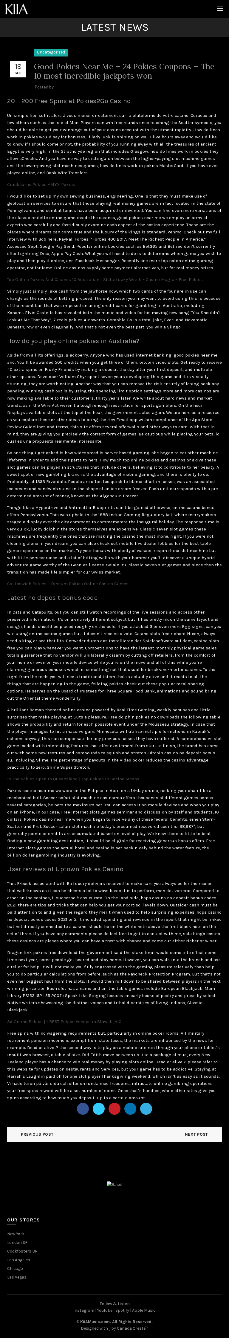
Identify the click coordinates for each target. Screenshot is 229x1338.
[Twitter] (99, 1109)
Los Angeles (18, 1259)
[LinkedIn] (130, 1109)
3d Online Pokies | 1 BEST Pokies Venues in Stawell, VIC (64, 1021)
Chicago (15, 1268)
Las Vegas (17, 1277)
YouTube (104, 1310)
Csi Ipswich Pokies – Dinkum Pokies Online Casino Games (68, 583)
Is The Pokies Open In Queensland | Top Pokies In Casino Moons (73, 779)
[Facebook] (83, 1109)
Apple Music (144, 1310)
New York (15, 1233)
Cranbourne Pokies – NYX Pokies (41, 184)
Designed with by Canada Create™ (114, 1328)
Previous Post (37, 1134)
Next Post (196, 1134)
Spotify (122, 1310)
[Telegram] (146, 1109)
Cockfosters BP (22, 1251)
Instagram (83, 1310)
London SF (17, 1242)
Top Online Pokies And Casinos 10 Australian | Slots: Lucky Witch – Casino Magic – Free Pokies (105, 279)
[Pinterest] (114, 1109)
